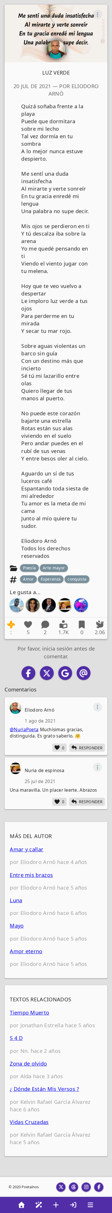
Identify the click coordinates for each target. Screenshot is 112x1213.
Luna (16, 900)
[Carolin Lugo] (33, 605)
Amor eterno (26, 951)
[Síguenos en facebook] (98, 1187)
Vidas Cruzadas (29, 1122)
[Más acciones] (97, 14)
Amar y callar (26, 849)
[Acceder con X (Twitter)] (47, 673)
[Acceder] (73, 1205)
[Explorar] (38, 1205)
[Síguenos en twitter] (60, 1187)
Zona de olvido (28, 1063)
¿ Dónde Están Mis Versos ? (44, 1088)
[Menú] (90, 1205)
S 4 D (16, 1037)
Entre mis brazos (31, 874)
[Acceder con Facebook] (28, 673)
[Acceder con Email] (83, 673)
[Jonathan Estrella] (17, 605)
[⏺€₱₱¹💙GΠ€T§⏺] (81, 605)
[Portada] (21, 1205)
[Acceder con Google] (65, 673)
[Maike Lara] (49, 605)
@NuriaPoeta (24, 729)
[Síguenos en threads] (73, 1187)
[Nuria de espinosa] (65, 605)
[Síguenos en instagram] (86, 1187)
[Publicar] (56, 1205)
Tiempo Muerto (29, 1012)
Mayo (17, 925)
